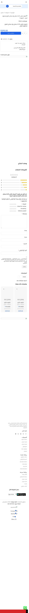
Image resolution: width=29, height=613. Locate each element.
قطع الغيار (25, 539)
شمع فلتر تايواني (23, 552)
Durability (23, 209)
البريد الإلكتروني (22, 250)
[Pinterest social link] (5, 39)
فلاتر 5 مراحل (24, 536)
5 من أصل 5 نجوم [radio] (10, 204)
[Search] (7, 6)
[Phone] (13, 611)
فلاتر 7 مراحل (24, 534)
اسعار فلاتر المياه (23, 561)
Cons (25, 237)
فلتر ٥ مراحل (24, 574)
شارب (2, 13)
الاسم (25, 244)
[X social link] (7, 39)
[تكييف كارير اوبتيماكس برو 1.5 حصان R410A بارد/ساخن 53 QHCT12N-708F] (7, 338)
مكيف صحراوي (24, 549)
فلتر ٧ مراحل (24, 571)
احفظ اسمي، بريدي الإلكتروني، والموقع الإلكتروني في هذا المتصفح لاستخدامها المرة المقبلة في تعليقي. (14, 261)
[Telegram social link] (1, 39)
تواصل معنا (24, 567)
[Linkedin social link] (3, 39)
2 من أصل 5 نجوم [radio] (14, 204)
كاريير (18, 397)
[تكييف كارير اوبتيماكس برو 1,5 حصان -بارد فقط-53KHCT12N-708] (20, 338)
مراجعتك (24, 214)
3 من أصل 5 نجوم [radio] (13, 204)
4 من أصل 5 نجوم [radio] (11, 204)
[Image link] (14, 461)
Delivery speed (22, 211)
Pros (25, 231)
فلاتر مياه (25, 559)
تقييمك (24, 204)
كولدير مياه (24, 556)
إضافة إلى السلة (11, 33)
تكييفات (7, 13)
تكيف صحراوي (24, 578)
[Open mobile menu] (26, 2)
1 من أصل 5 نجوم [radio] (15, 204)
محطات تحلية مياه (23, 554)
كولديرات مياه (24, 541)
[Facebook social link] (8, 39)
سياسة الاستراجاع (23, 569)
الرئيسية (12, 13)
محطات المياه (24, 532)
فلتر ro (25, 576)
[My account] (1, 2)
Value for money (21, 206)
